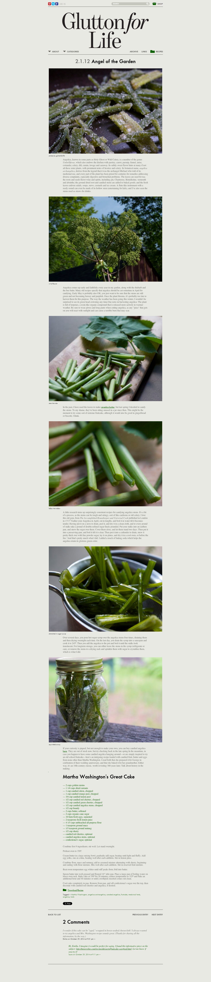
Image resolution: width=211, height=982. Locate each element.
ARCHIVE (134, 52)
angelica (66, 897)
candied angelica (113, 894)
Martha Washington (79, 894)
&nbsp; (155, 3)
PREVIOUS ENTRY (140, 915)
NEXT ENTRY (157, 915)
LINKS (144, 52)
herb (72, 897)
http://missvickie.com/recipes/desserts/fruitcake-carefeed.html (103, 948)
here (65, 751)
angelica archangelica (97, 894)
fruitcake (124, 894)
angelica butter (108, 407)
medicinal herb (134, 894)
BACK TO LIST (54, 915)
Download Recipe (75, 890)
